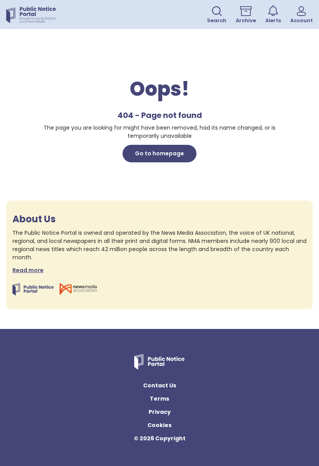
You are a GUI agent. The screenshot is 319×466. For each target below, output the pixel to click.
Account (301, 20)
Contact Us (159, 385)
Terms (159, 399)
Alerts (273, 20)
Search (216, 20)
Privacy (160, 412)
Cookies (159, 425)
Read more (28, 270)
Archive (246, 20)
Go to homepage (159, 153)
